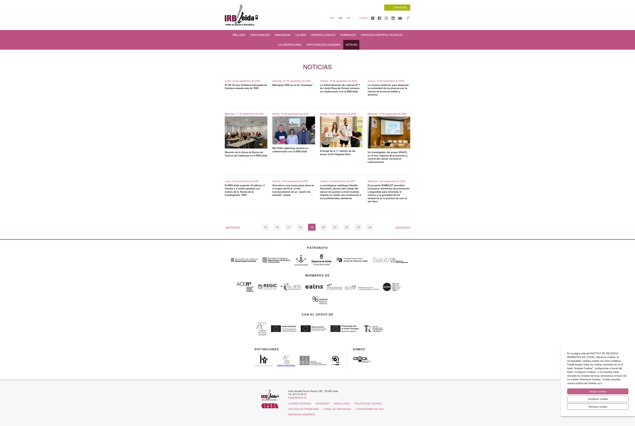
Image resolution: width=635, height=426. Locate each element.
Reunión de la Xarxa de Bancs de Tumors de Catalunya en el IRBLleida (246, 153)
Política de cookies (368, 403)
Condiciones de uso (370, 409)
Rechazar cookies (598, 406)
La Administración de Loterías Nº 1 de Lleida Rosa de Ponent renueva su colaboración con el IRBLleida (340, 88)
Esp (340, 18)
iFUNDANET (323, 403)
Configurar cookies (598, 399)
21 (335, 227)
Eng (332, 18)
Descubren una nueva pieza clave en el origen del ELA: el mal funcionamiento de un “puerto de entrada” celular (293, 190)
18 (300, 227)
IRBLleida (239, 35)
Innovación (282, 35)
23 (358, 227)
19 (311, 227)
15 (265, 227)
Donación (400, 7)
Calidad (300, 35)
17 (288, 227)
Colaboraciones (289, 44)
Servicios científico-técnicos (381, 35)
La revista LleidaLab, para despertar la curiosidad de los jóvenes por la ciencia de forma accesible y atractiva (388, 90)
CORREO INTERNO (299, 403)
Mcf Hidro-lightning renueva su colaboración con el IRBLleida (290, 149)
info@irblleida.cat (297, 397)
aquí (599, 383)
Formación (348, 35)
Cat (348, 18)
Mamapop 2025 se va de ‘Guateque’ (292, 85)
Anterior (233, 228)
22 (346, 227)
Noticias (351, 44)
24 (369, 227)
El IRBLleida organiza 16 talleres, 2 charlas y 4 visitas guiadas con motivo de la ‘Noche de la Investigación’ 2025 (245, 190)
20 (323, 227)
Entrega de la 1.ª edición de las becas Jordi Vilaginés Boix (337, 152)
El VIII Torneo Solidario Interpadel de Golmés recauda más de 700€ (246, 86)
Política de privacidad (303, 409)
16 (276, 227)
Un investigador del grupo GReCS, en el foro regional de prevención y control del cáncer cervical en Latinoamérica (388, 157)
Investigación (260, 35)
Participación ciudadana (323, 44)
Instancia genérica (301, 414)
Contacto (363, 17)
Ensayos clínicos (323, 35)
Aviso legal (342, 403)
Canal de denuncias (337, 409)
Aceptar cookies (598, 391)
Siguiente (402, 228)
